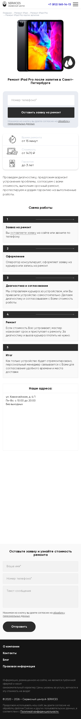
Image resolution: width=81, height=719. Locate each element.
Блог (6, 659)
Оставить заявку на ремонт (41, 112)
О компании (11, 646)
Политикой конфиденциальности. (39, 711)
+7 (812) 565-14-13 (59, 4)
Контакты (10, 653)
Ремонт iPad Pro (39, 13)
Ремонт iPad (21, 13)
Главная (7, 13)
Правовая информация (19, 666)
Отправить (19, 626)
